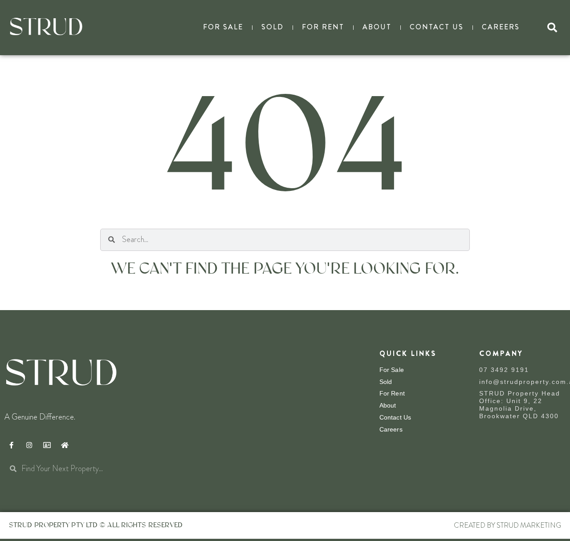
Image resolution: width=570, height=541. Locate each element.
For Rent (323, 27)
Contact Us (437, 27)
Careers (501, 27)
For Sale (223, 27)
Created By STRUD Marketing (507, 525)
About (376, 27)
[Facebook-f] (11, 445)
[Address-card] (46, 445)
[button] (552, 27)
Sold (272, 27)
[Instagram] (29, 445)
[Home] (64, 445)
